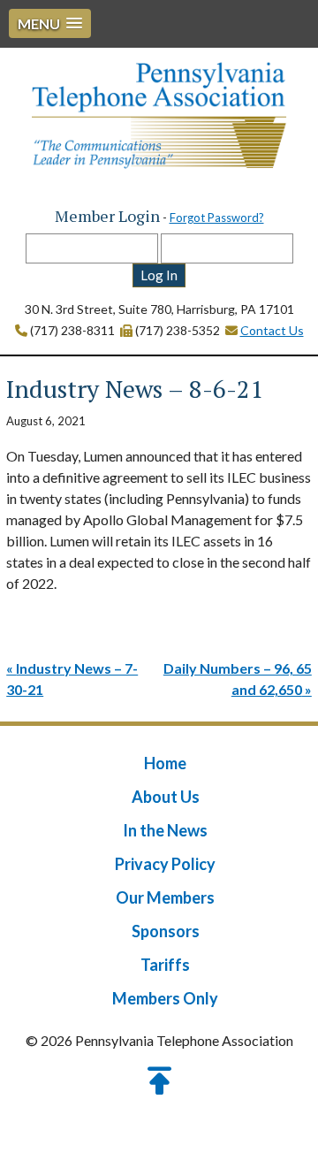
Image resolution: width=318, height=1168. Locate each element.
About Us (166, 796)
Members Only (165, 998)
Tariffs (165, 964)
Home (165, 763)
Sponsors (166, 931)
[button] (50, 23)
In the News (165, 830)
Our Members (165, 897)
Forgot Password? (217, 217)
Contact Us (272, 330)
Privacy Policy (165, 864)
